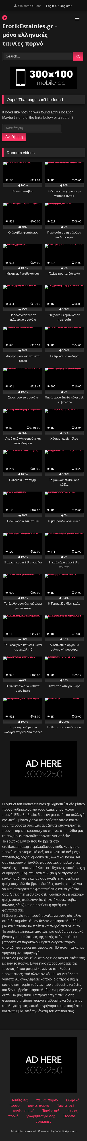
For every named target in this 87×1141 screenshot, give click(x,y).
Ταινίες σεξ (19, 1100)
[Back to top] (73, 1128)
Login (50, 6)
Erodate (69, 1116)
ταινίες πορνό (47, 1100)
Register (66, 6)
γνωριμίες (43, 1121)
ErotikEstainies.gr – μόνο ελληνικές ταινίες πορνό (30, 34)
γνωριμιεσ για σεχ (41, 1116)
